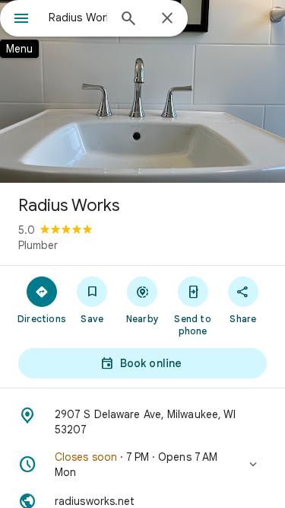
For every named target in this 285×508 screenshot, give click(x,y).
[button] (142, 464)
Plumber (38, 245)
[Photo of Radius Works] (142, 91)
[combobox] (78, 17)
